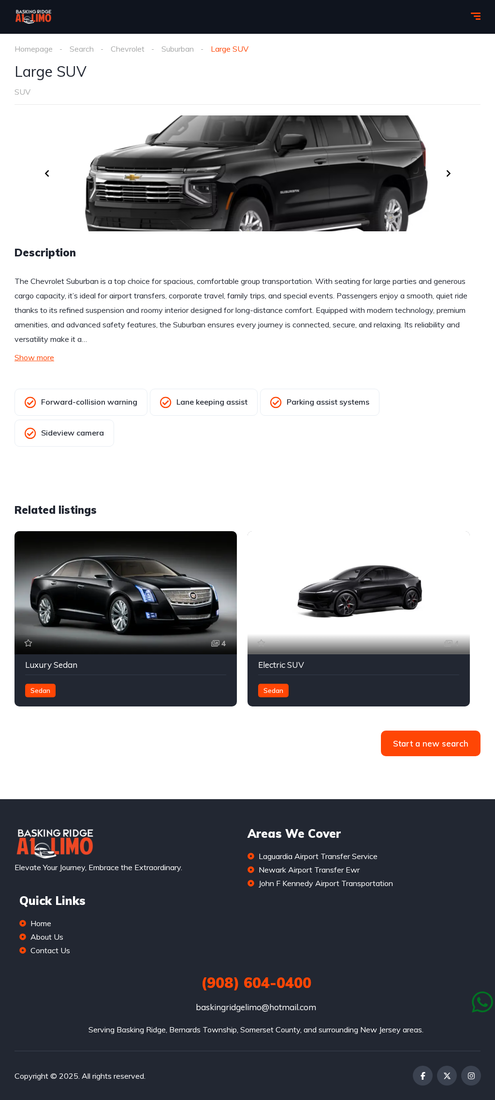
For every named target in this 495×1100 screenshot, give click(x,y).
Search (82, 49)
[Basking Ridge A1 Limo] (33, 17)
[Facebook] (423, 1076)
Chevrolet (128, 49)
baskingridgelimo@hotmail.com (256, 1007)
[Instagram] (471, 1076)
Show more (34, 357)
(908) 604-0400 (256, 982)
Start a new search (430, 743)
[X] (447, 1076)
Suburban (177, 49)
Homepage (34, 49)
